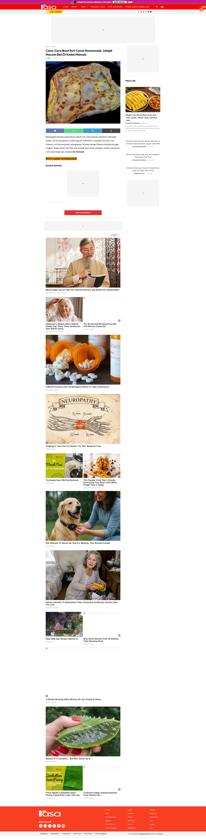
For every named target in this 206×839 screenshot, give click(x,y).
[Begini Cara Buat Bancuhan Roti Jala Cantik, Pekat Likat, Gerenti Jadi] (143, 99)
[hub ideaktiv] (162, 6)
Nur (49, 58)
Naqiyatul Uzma (139, 173)
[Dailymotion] (151, 12)
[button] (156, 6)
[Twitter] (143, 12)
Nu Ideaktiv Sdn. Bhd (144, 833)
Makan (54, 46)
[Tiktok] (146, 12)
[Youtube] (148, 12)
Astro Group (160, 833)
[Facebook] (138, 12)
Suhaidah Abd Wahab (132, 123)
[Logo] (48, 7)
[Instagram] (141, 12)
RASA (47, 46)
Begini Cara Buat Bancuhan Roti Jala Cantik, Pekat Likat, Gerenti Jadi (141, 117)
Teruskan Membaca (83, 213)
